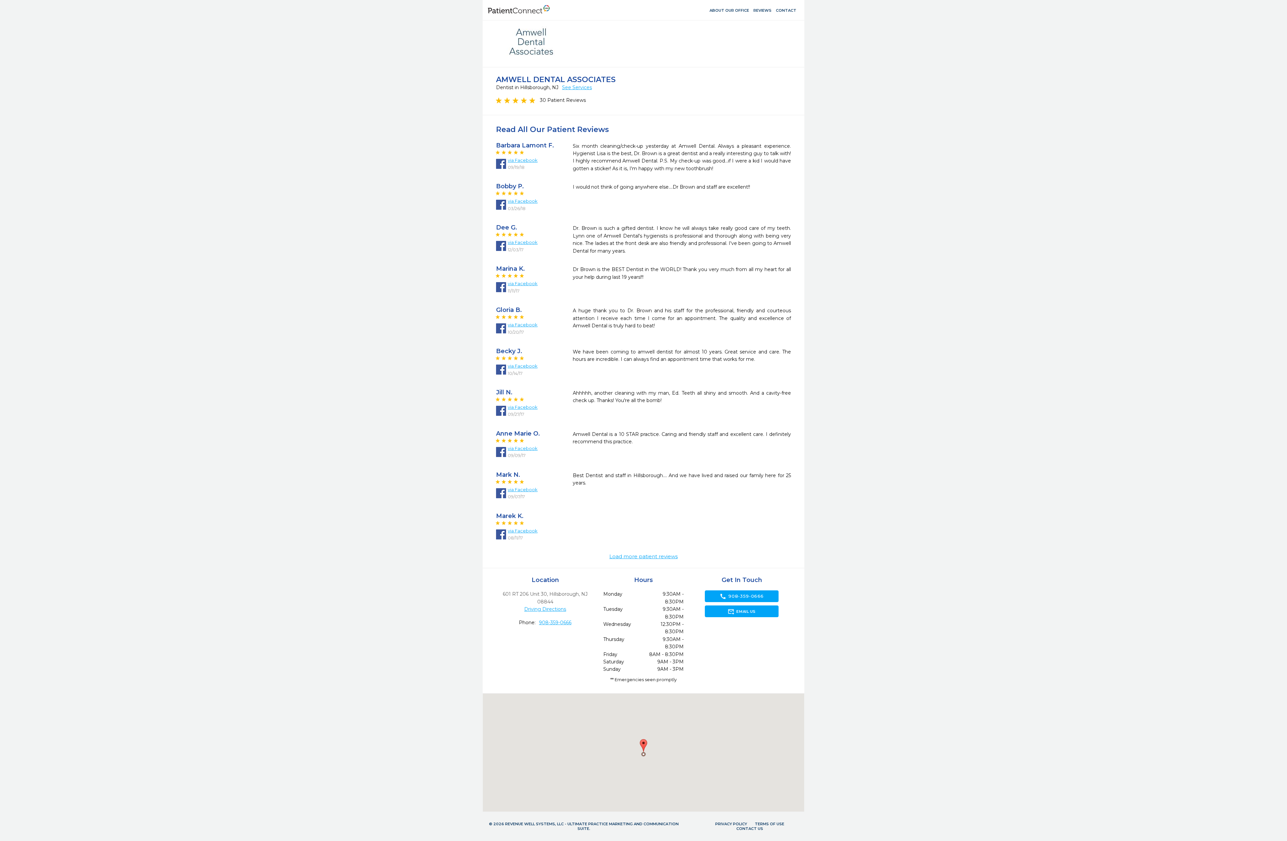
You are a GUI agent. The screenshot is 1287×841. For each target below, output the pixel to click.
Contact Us (749, 828)
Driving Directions (545, 609)
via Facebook (523, 160)
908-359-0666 (555, 623)
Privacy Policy (731, 824)
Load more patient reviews (643, 557)
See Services (577, 87)
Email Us (741, 611)
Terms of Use (769, 824)
